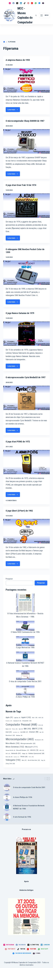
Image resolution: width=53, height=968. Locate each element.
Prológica (24, 753)
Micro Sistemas (15, 746)
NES (8, 753)
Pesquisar (9, 579)
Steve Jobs (9, 756)
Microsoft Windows (22, 750)
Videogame (13, 760)
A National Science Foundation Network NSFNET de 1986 (28, 807)
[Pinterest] (28, 3)
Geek (21, 729)
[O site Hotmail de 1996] (7, 817)
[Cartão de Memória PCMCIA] (26, 855)
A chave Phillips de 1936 (25, 697)
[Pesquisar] (36, 15)
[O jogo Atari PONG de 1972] (26, 462)
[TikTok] (25, 3)
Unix (31, 756)
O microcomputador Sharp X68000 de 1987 (25, 121)
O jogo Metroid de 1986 (25, 647)
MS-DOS (34, 750)
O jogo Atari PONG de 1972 (18, 441)
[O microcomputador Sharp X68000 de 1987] (26, 141)
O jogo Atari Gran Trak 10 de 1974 (21, 185)
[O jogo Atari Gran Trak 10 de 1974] (26, 205)
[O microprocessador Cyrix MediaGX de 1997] (26, 398)
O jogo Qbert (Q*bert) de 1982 (19, 510)
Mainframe (19, 735)
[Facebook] (13, 3)
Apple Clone (17, 717)
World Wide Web (34, 760)
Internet (33, 732)
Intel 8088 (24, 732)
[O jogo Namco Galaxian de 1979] (26, 333)
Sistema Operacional (36, 753)
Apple (9, 717)
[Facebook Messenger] (39, 3)
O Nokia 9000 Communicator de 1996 (25, 632)
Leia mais (14, 110)
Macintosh (10, 735)
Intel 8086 (16, 732)
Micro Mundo (12, 743)
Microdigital (39, 739)
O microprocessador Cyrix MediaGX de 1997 (25, 377)
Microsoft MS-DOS (10, 750)
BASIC (41, 717)
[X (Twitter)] (17, 3)
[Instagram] (10, 3)
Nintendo (16, 753)
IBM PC (37, 729)
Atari (34, 717)
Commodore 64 (17, 720)
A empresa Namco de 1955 (18, 60)
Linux (41, 732)
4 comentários (11, 500)
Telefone (16, 756)
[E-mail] (43, 3)
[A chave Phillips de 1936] (7, 797)
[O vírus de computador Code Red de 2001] (7, 787)
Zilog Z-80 (10, 763)
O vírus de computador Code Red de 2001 (25, 681)
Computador (26, 721)
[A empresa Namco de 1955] (26, 80)
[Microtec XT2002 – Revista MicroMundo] (26, 916)
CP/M (40, 725)
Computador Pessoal (21, 724)
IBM (27, 729)
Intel (9, 732)
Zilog (43, 760)
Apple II (26, 717)
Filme (15, 729)
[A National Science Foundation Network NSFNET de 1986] (7, 807)
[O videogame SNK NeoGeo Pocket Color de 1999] (26, 272)
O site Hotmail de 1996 (22, 817)
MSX (41, 750)
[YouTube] (32, 3)
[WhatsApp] (36, 3)
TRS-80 (23, 757)
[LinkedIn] (21, 3)
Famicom (8, 729)
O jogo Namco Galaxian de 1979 (20, 313)
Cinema (9, 720)
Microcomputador (20, 739)
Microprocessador (28, 743)
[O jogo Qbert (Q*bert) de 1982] (26, 531)
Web (24, 760)
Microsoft (31, 747)
